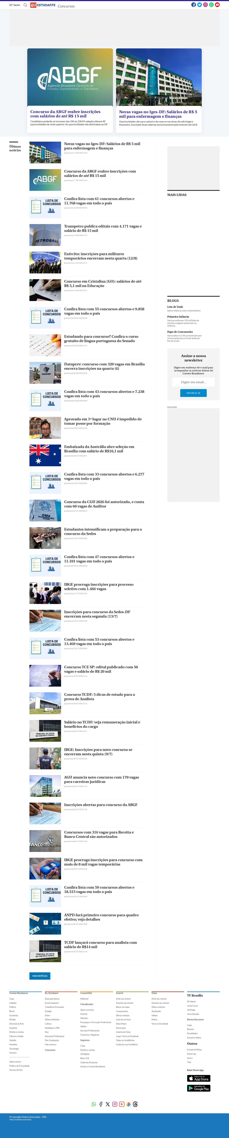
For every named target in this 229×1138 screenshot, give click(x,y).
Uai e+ (190, 1058)
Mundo (12, 1019)
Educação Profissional (54, 1036)
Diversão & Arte (16, 1023)
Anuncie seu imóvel (124, 1003)
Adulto (83, 1026)
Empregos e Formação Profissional (95, 1022)
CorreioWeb (86, 993)
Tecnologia (14, 1048)
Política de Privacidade (19, 1066)
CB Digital (84, 1054)
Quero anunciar (87, 1010)
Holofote (13, 1044)
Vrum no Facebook (160, 1023)
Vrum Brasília (193, 1014)
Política (12, 1007)
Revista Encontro (195, 1019)
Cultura (48, 1023)
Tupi (189, 1062)
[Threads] (135, 1104)
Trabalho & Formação (54, 1007)
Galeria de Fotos (123, 1032)
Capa (11, 998)
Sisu (46, 1032)
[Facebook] (193, 6)
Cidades (13, 1003)
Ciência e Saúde (16, 1036)
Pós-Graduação (52, 1040)
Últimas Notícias (52, 1019)
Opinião (12, 1040)
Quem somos (15, 1061)
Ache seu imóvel (123, 998)
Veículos (84, 1018)
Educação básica (52, 998)
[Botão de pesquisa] (24, 4)
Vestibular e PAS (52, 1028)
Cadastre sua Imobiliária (127, 1044)
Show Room (121, 1023)
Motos (154, 1019)
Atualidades (192, 1033)
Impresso (85, 1040)
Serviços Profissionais (90, 1030)
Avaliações (156, 1011)
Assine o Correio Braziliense (92, 1066)
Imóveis (83, 1014)
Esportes (13, 1028)
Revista (190, 1029)
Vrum (154, 993)
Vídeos (155, 1015)
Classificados (86, 1004)
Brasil (11, 1011)
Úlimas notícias (122, 1015)
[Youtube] (121, 1104)
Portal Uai (191, 1054)
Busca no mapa (122, 1007)
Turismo (13, 1052)
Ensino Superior (52, 1003)
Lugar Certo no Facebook (127, 1036)
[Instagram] (205, 6)
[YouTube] (217, 6)
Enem (47, 1015)
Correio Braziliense (18, 993)
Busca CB (84, 1058)
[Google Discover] (128, 1104)
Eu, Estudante (51, 993)
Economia (13, 1015)
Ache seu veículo (159, 998)
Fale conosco (50, 1044)
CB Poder (191, 1010)
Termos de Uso (16, 1070)
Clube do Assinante (89, 1062)
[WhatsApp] (211, 6)
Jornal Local (192, 1005)
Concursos (66, 6)
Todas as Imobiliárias (125, 1040)
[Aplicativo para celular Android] (198, 1088)
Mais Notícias (40, 976)
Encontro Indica (194, 1037)
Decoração (121, 1028)
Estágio (48, 1011)
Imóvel (119, 993)
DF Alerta (191, 1001)
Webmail (84, 998)
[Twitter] (199, 6)
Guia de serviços (123, 1019)
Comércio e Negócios (89, 1035)
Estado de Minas (194, 1049)
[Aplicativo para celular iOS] (198, 1079)
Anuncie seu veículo (160, 1003)
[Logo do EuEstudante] (43, 5)
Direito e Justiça (16, 1032)
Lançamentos (122, 1011)
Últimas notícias (15, 148)
